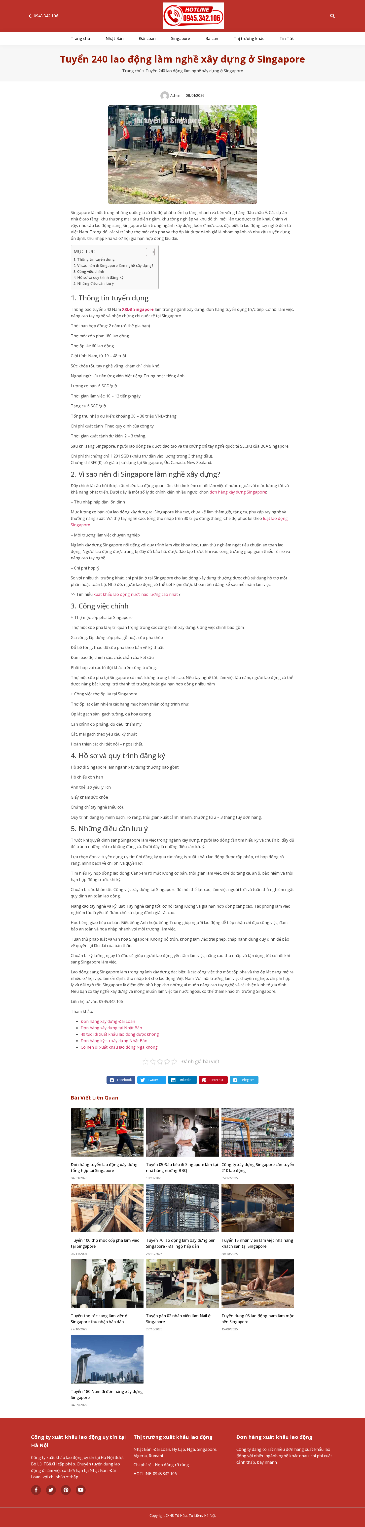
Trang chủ (80, 38)
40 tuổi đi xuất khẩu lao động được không (120, 1034)
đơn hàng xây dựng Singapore (238, 492)
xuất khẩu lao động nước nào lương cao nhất (136, 594)
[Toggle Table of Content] (147, 252)
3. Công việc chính (88, 271)
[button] (332, 16)
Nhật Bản (115, 38)
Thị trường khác (249, 38)
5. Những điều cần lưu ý (93, 283)
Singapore (180, 38)
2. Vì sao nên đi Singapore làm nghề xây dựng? (113, 265)
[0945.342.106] (31, 16)
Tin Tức (287, 38)
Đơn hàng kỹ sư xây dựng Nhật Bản (114, 1040)
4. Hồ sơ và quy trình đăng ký (98, 277)
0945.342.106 (46, 16)
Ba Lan (211, 38)
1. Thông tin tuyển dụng (94, 259)
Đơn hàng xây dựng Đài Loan (108, 1021)
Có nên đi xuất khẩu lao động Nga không (119, 1047)
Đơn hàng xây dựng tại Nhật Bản (111, 1027)
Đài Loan (147, 38)
